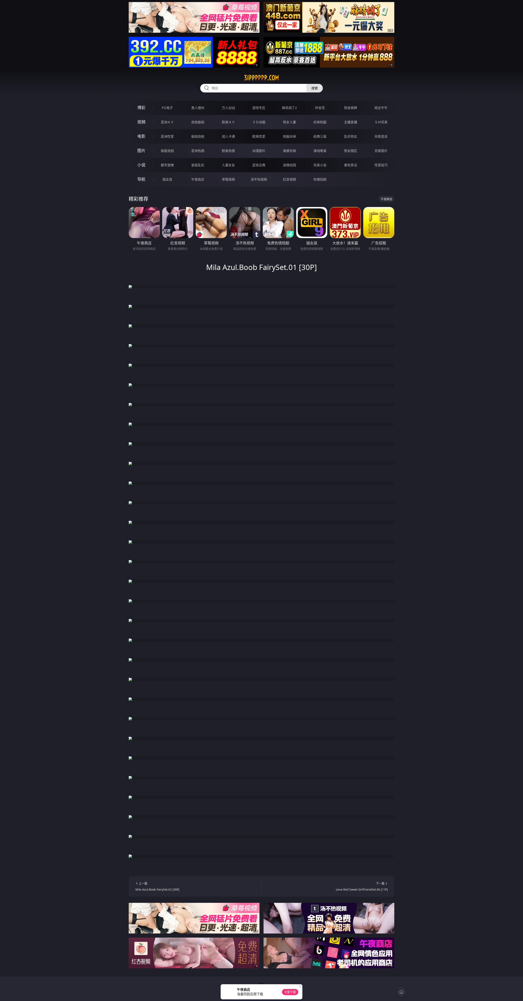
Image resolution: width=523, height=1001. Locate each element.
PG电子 (167, 108)
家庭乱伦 (197, 165)
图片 (141, 150)
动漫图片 (258, 150)
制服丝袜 (289, 136)
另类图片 (381, 150)
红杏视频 (289, 179)
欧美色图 (228, 150)
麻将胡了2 (289, 108)
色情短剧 (319, 179)
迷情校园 (289, 165)
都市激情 (167, 165)
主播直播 (350, 122)
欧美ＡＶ (228, 122)
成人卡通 (228, 136)
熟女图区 (350, 150)
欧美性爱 (258, 136)
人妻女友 (228, 165)
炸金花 (320, 108)
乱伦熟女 (350, 136)
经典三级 (319, 136)
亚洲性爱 (167, 136)
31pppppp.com (261, 78)
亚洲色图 (197, 150)
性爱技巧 (381, 165)
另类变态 (381, 136)
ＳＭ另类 (381, 122)
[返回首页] (401, 992)
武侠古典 (258, 165)
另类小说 (319, 165)
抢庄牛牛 (381, 108)
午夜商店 (197, 179)
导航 (141, 179)
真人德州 (197, 108)
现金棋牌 (350, 108)
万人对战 (228, 108)
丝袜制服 (319, 122)
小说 (141, 165)
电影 (141, 136)
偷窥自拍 (167, 150)
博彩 (141, 107)
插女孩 (167, 179)
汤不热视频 (259, 179)
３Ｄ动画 (258, 122)
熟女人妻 (289, 122)
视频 (141, 122)
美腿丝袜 (289, 150)
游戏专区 (258, 108)
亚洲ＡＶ (167, 122)
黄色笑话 (350, 165)
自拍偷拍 (197, 122)
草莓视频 (228, 179)
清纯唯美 (319, 150)
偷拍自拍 (197, 136)
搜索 (314, 88)
